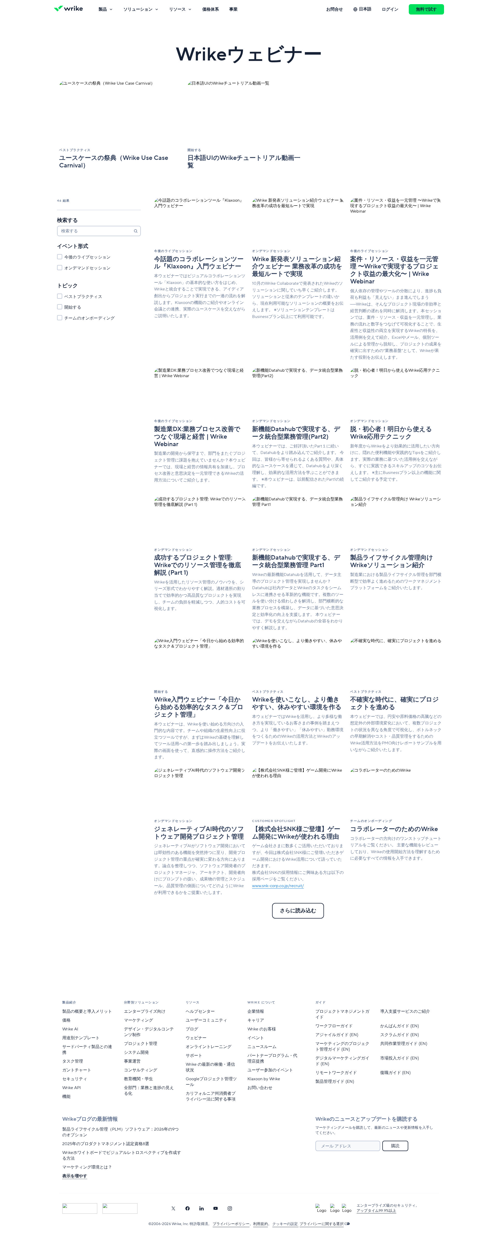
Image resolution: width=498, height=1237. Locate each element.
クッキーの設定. (285, 1224)
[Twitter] (173, 1208)
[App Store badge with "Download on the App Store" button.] (79, 1208)
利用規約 (260, 1224)
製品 (103, 9)
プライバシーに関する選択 (322, 1224)
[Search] (136, 231)
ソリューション (138, 9)
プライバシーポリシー (231, 1224)
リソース (177, 9)
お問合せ (334, 9)
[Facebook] (187, 1208)
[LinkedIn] (201, 1208)
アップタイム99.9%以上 (376, 1210)
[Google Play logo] (119, 1208)
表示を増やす (74, 1176)
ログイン (390, 9)
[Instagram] (230, 1208)
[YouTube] (215, 1208)
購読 (395, 1145)
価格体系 (210, 9)
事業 (233, 9)
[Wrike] (70, 9)
